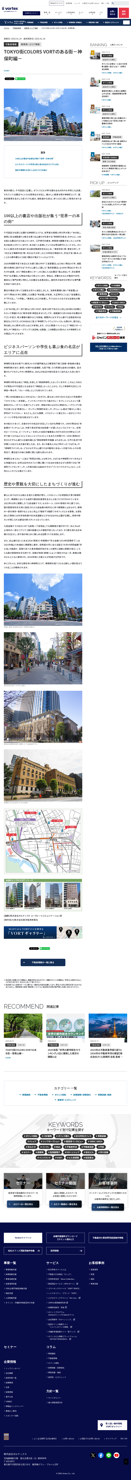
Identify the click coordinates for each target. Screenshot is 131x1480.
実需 (92, 1274)
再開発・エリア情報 (31, 28)
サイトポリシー (54, 1398)
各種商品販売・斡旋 (56, 1307)
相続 (92, 1279)
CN (108, 3)
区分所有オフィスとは (57, 1270)
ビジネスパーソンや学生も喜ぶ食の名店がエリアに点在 (37, 164)
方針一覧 (52, 1391)
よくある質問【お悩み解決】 (45, 1439)
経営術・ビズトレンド (67, 1099)
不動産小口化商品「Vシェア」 (60, 1274)
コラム (51, 1347)
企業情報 (10, 1361)
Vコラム (6, 28)
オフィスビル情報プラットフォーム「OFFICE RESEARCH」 (62, 1337)
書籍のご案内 (11, 1411)
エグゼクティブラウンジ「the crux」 (63, 1298)
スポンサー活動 (12, 1416)
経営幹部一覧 (11, 1378)
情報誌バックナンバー (15, 1406)
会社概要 (9, 1373)
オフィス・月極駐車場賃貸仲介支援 (20, 1303)
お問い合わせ (68, 1439)
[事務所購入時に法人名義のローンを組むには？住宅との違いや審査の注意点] (95, 110)
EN (102, 3)
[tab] (108, 317)
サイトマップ (111, 1439)
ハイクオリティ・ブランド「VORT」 (63, 1293)
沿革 (7, 1387)
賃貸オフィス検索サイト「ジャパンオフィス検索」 (59, 1325)
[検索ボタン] (112, 3)
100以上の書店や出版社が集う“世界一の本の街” (34, 158)
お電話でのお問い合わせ (90, 1439)
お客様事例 (96, 1263)
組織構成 (9, 1383)
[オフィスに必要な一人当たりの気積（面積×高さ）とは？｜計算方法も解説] (95, 56)
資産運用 (94, 1270)
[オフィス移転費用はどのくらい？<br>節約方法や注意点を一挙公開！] (95, 224)
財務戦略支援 (11, 1274)
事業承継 (94, 1284)
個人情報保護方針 (55, 1402)
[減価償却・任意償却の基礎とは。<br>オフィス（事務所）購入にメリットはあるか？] (95, 158)
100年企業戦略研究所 (57, 1303)
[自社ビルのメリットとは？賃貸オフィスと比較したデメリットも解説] (95, 194)
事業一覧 (10, 1263)
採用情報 (55, 1251)
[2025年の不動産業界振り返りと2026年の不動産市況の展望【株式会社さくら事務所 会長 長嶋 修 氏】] (108, 1028)
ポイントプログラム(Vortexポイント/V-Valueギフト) (61, 1313)
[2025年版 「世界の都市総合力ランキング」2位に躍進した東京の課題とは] (65, 1028)
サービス (52, 1263)
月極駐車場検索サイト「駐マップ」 (62, 1332)
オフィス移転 (60, 1094)
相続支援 (9, 1293)
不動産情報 (17, 28)
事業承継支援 (11, 1279)
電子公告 (9, 1397)
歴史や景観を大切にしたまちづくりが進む (31, 170)
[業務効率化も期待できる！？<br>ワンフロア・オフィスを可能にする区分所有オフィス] (95, 248)
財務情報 (9, 1392)
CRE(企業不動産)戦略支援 (16, 1288)
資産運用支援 (11, 1284)
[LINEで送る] (20, 78)
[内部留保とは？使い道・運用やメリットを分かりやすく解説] (95, 137)
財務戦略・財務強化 (82, 1094)
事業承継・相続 (104, 1094)
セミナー (10, 1347)
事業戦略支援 (11, 1270)
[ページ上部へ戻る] (126, 1462)
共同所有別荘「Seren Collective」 (62, 1279)
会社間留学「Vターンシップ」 (60, 1320)
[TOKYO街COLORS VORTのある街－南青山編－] (23, 1028)
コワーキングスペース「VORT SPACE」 (64, 1288)
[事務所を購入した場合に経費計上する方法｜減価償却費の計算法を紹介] (95, 83)
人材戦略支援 (11, 1298)
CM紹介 (9, 1401)
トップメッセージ (13, 1368)
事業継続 (26, 1094)
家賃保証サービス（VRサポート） (62, 1284)
